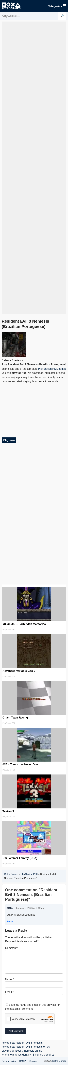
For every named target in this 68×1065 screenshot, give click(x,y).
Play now (9, 440)
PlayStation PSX (29, 874)
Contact (33, 1061)
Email (9, 992)
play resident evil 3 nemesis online (22, 1050)
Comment (11, 948)
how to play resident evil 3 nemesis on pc (26, 1046)
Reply (10, 921)
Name (9, 979)
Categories (57, 5)
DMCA (22, 1061)
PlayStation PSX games (52, 368)
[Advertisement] (34, 168)
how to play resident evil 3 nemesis (22, 1042)
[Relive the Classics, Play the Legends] (11, 5)
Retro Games (11, 874)
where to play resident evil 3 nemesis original (28, 1054)
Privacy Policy (9, 1061)
